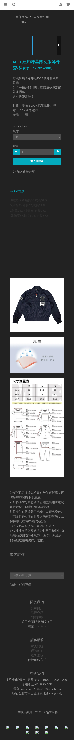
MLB (23, 22)
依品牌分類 (41, 17)
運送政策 (37, 651)
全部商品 (22, 17)
